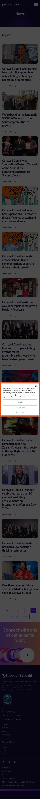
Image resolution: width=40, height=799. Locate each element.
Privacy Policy (20, 412)
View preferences (20, 408)
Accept (20, 402)
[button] (36, 386)
